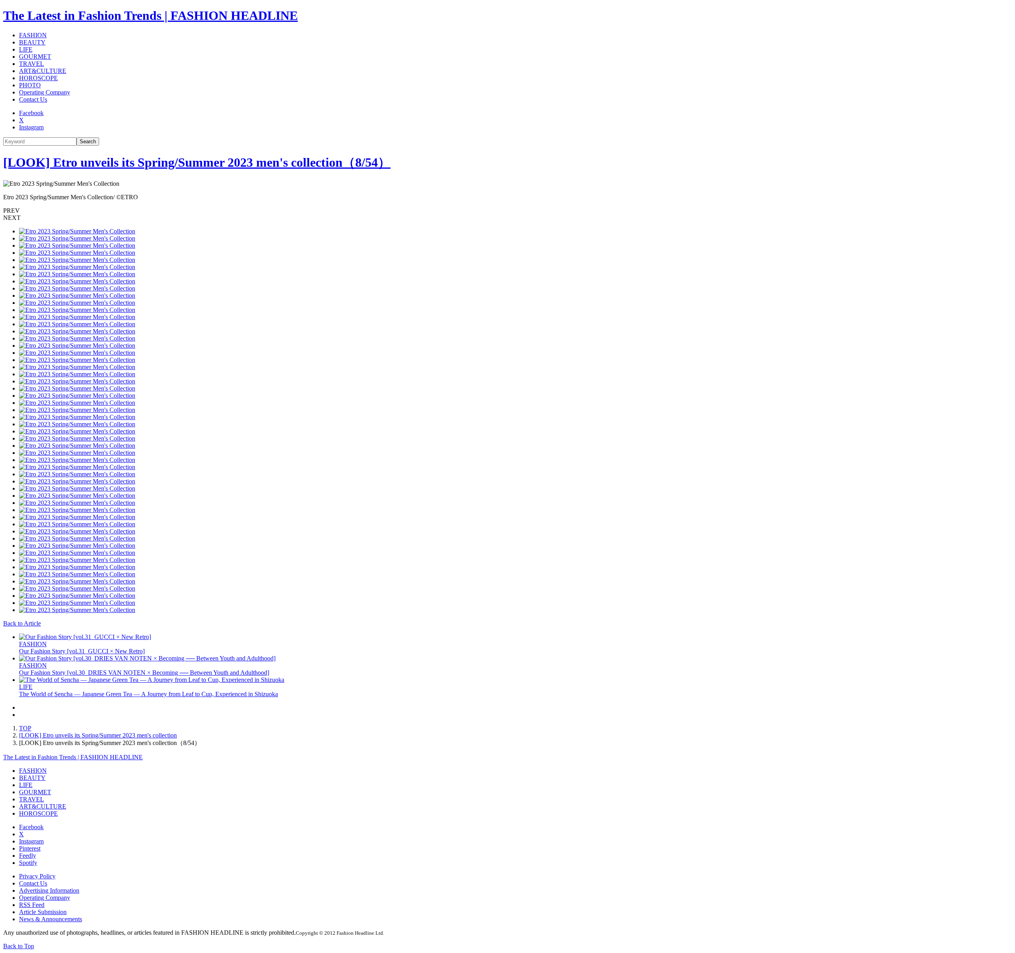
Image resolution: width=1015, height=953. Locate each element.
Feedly (27, 855)
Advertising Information (49, 890)
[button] (507, 210)
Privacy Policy (37, 876)
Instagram (31, 127)
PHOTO (30, 85)
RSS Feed (31, 904)
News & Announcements (50, 919)
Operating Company (44, 92)
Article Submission (43, 912)
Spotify (28, 862)
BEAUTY (32, 42)
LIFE (26, 49)
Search (88, 141)
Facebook (31, 113)
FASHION (33, 35)
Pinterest (29, 848)
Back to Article (22, 623)
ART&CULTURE (42, 70)
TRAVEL (31, 63)
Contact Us (33, 99)
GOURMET (35, 56)
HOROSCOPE (38, 78)
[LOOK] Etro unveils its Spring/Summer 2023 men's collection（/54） (197, 162)
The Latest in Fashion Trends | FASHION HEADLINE (150, 15)
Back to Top (18, 946)
